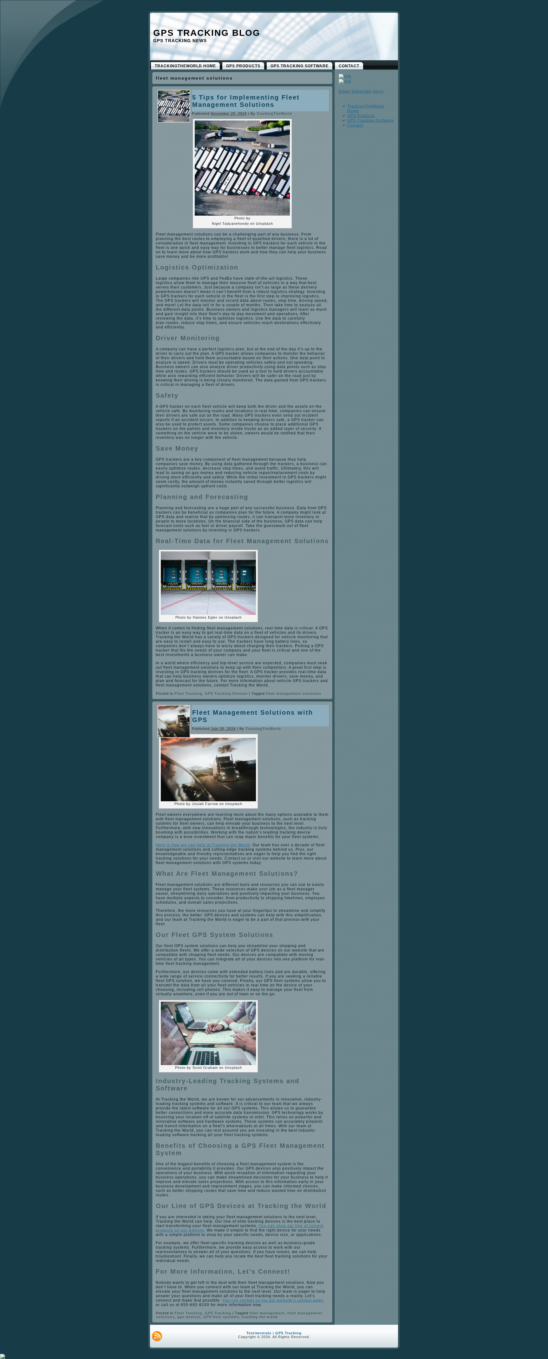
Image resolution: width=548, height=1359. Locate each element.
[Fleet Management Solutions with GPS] (174, 736)
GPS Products (361, 116)
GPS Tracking (218, 1313)
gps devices (189, 1317)
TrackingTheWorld (274, 113)
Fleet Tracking (188, 693)
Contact (355, 125)
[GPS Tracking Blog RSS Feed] (157, 1336)
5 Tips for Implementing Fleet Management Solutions (246, 101)
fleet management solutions (293, 693)
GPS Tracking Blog (206, 33)
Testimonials (258, 1333)
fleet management (267, 1313)
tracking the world (260, 1317)
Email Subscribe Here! (361, 91)
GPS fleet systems (221, 1317)
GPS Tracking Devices (226, 693)
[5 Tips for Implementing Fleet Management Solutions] (174, 121)
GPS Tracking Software (370, 120)
